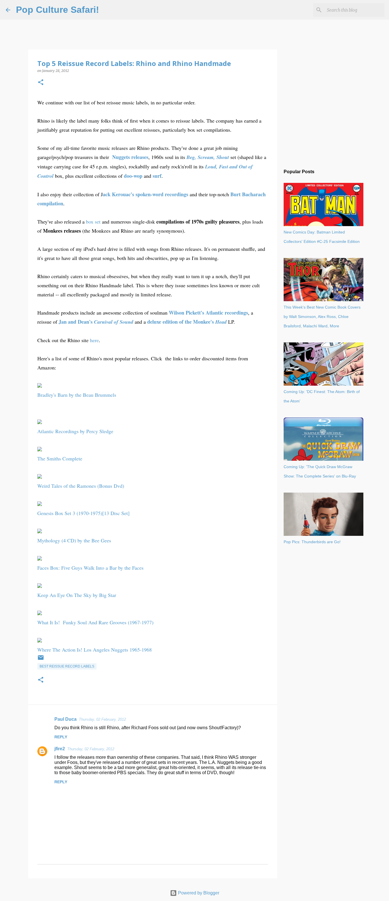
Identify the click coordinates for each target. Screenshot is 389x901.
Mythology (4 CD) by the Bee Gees (74, 540)
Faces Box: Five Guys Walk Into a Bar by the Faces (90, 567)
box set (93, 221)
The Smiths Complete (59, 458)
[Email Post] (40, 660)
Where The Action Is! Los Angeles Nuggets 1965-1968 (94, 649)
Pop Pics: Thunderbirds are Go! (312, 542)
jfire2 (59, 748)
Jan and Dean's (96, 321)
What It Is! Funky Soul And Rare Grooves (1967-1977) (95, 622)
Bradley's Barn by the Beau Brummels (76, 394)
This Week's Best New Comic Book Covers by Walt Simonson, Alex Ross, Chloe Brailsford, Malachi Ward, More (322, 316)
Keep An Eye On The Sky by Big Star (76, 595)
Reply (60, 737)
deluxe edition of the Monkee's (187, 321)
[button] (40, 82)
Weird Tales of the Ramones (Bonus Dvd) (80, 485)
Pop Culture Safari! (57, 10)
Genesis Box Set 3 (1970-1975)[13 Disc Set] (83, 513)
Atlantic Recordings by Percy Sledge (75, 431)
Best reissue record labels (67, 666)
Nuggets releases (130, 157)
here (94, 340)
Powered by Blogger (198, 892)
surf (157, 175)
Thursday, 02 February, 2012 (102, 719)
